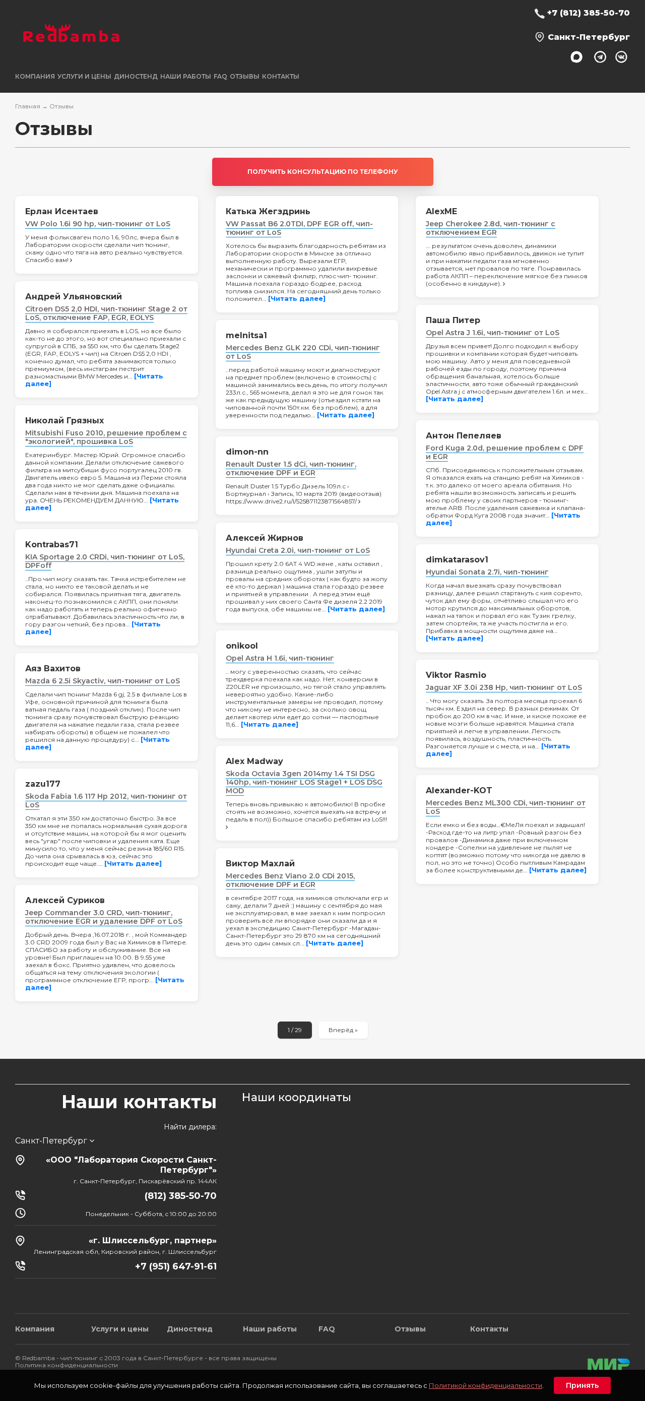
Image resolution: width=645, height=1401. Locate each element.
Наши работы (185, 76)
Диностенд (136, 76)
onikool (242, 646)
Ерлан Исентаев (61, 211)
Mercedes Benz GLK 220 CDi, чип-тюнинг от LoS (303, 352)
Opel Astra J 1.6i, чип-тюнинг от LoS (492, 332)
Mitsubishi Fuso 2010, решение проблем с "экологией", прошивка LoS (106, 437)
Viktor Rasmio (456, 675)
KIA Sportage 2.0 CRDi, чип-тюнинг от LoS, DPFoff (104, 561)
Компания (34, 1328)
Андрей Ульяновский (73, 296)
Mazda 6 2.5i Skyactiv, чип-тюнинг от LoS (102, 680)
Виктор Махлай (260, 863)
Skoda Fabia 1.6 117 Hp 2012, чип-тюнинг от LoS (106, 800)
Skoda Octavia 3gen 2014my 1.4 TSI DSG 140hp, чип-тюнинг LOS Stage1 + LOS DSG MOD (304, 782)
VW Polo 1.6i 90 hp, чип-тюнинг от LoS (97, 223)
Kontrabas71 (51, 544)
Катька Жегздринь (268, 211)
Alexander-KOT (459, 790)
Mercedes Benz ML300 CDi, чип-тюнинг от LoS (506, 807)
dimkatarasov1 (457, 559)
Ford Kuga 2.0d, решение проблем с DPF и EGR (505, 452)
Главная (27, 106)
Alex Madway (254, 761)
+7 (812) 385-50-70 (588, 13)
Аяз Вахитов (53, 668)
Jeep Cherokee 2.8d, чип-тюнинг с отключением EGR (490, 228)
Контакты (280, 76)
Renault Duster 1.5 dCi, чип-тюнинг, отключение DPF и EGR (291, 468)
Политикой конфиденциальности (485, 1385)
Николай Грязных (64, 420)
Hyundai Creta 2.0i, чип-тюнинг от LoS (298, 550)
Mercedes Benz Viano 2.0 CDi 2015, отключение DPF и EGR (290, 880)
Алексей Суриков (65, 900)
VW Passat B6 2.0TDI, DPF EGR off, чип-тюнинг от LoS (299, 228)
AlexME (441, 211)
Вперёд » (343, 1030)
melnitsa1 (246, 335)
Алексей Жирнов (264, 538)
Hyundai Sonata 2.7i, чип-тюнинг (487, 572)
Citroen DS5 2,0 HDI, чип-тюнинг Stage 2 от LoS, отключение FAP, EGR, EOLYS (106, 313)
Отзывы (245, 76)
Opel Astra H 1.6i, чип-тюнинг (280, 658)
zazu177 (42, 784)
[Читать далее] (297, 298)
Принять (582, 1385)
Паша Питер (453, 320)
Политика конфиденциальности (66, 1365)
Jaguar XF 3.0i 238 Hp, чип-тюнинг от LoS (504, 687)
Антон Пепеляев (463, 435)
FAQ (220, 76)
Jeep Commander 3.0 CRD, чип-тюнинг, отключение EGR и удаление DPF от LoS (103, 917)
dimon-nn (247, 452)
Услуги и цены (120, 1328)
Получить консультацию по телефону (322, 171)
